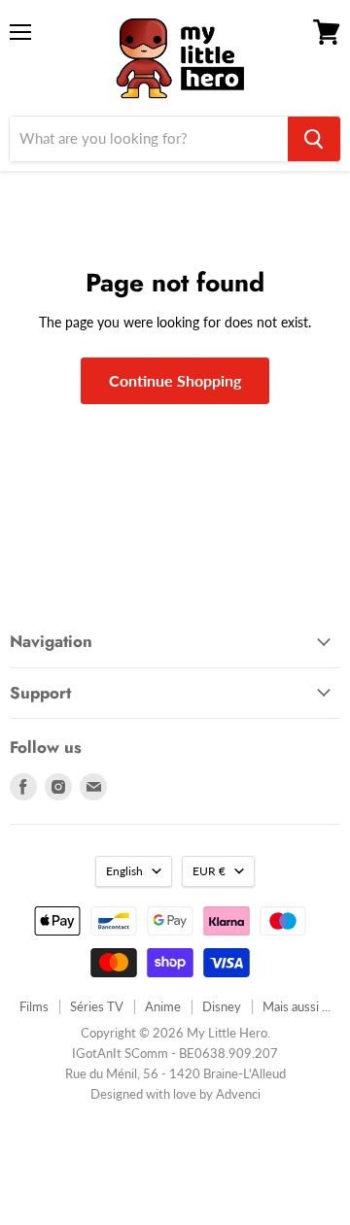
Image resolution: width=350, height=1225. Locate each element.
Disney (221, 1006)
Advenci (238, 1094)
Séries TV (96, 1006)
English (124, 871)
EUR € (209, 871)
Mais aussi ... (296, 1006)
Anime (163, 1006)
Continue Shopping (175, 380)
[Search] (314, 139)
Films (34, 1006)
